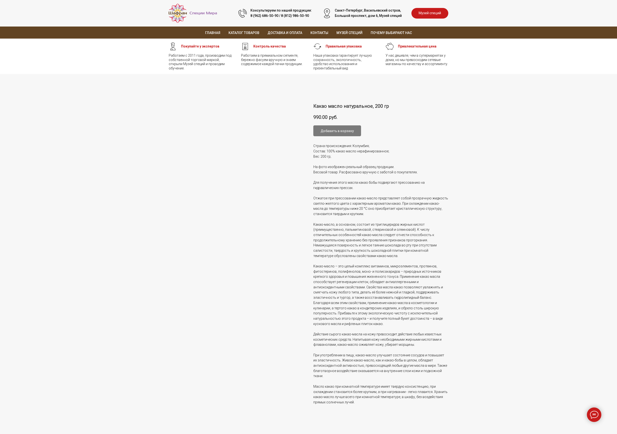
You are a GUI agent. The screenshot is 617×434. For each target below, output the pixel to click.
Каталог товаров (243, 33)
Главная (212, 33)
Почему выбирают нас (391, 33)
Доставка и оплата (285, 33)
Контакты (319, 33)
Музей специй (349, 33)
